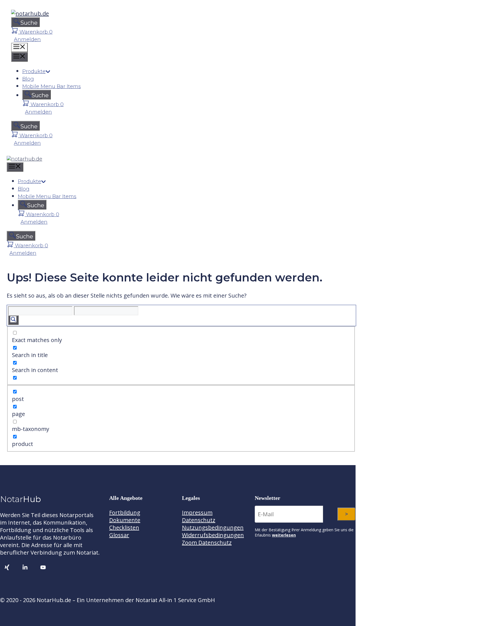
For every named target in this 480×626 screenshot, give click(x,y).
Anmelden (27, 39)
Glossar (119, 535)
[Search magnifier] (13, 320)
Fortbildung (124, 512)
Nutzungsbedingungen (213, 527)
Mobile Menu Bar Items (51, 86)
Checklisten (124, 527)
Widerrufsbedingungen (213, 535)
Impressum (197, 512)
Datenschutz (198, 520)
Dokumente (124, 520)
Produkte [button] (34, 71)
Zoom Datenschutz (207, 542)
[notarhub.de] (24, 159)
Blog (28, 79)
